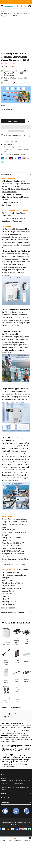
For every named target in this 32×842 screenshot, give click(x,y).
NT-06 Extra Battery (9, 192)
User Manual (7, 604)
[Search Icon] (17, 6)
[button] (16, 127)
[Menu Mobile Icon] (2, 6)
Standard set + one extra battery (10, 114)
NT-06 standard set (7, 109)
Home (2, 11)
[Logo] (10, 6)
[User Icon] (21, 6)
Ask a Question (11, 717)
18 (4, 154)
